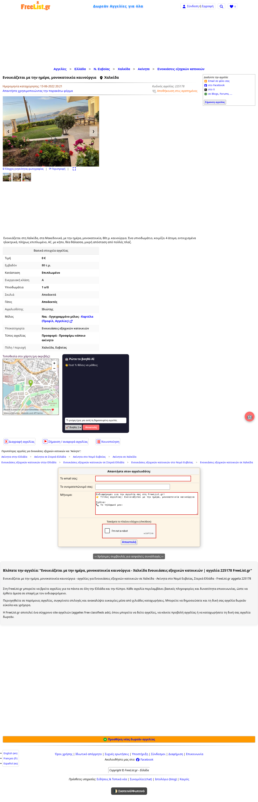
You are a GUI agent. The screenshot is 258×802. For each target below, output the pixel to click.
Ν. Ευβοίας (102, 69)
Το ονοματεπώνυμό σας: (76, 487)
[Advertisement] (129, 39)
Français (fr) (10, 758)
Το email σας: (69, 478)
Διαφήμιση (175, 754)
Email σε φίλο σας (218, 81)
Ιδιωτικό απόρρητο (88, 754)
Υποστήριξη (140, 754)
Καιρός (184, 779)
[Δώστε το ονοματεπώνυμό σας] (132, 486)
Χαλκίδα (124, 69)
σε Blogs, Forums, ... (219, 93)
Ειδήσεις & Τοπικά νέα (112, 779)
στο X (211, 89)
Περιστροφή (57, 168)
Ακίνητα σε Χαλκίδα (124, 456)
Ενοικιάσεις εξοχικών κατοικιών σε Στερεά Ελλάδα (93, 462)
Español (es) (11, 763)
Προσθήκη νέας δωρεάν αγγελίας (131, 739)
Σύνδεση (193, 6)
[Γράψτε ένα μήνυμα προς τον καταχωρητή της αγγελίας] (146, 514)
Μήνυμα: (66, 495)
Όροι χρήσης (63, 754)
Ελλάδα (80, 69)
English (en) (10, 753)
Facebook (146, 759)
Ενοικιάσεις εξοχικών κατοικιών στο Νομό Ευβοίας (162, 462)
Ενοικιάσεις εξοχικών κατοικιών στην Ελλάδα (28, 462)
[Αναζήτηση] (221, 6)
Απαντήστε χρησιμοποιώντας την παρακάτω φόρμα (38, 91)
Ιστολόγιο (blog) (166, 779)
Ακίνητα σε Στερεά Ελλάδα (50, 456)
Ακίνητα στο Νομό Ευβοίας (89, 456)
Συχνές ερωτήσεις (117, 754)
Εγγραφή (208, 6)
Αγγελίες (60, 69)
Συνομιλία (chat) (141, 779)
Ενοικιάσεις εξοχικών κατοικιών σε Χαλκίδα (226, 462)
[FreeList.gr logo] (36, 6)
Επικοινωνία (194, 754)
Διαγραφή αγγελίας (20, 441)
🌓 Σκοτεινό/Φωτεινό (129, 791)
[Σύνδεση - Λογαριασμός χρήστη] (184, 6)
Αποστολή (91, 427)
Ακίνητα (144, 69)
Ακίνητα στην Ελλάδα (14, 456)
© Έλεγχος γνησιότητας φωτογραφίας (23, 168)
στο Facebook (216, 85)
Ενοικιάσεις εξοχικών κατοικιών (180, 69)
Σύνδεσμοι (158, 754)
